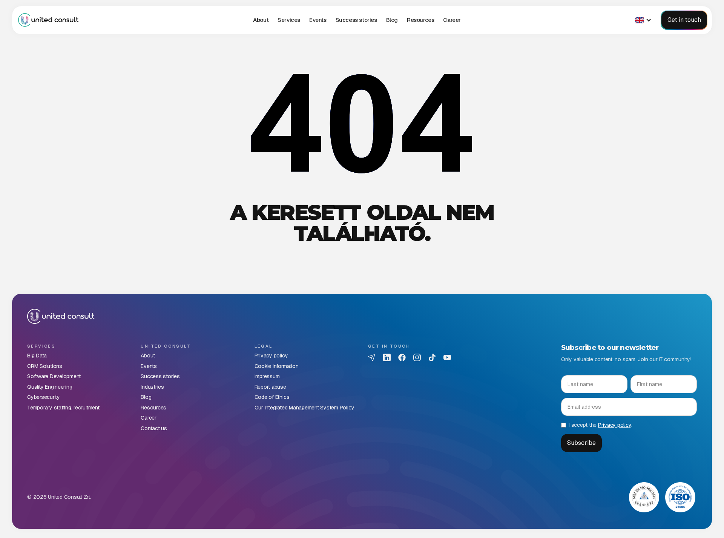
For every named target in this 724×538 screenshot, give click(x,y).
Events (318, 19)
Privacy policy (614, 425)
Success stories (356, 19)
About (260, 19)
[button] (289, 20)
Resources (420, 19)
